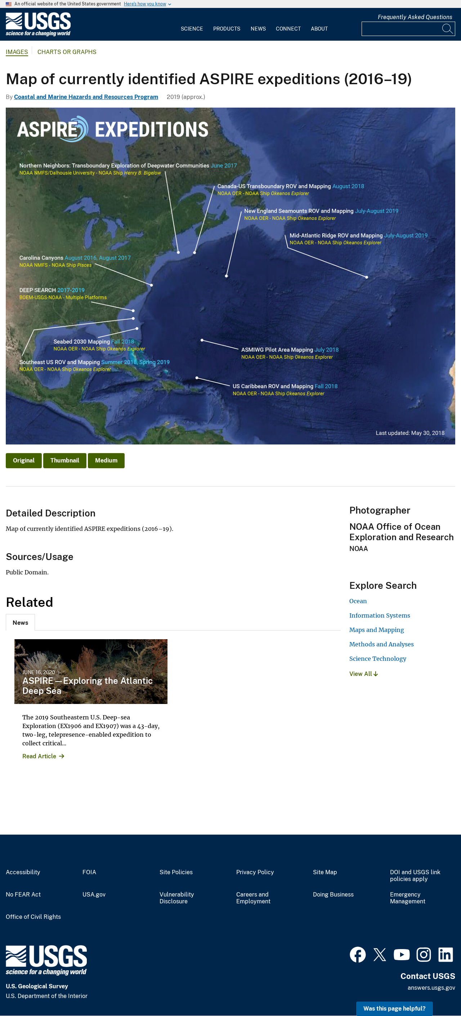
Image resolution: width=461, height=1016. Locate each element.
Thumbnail (64, 460)
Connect (288, 29)
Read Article (39, 756)
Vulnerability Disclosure (177, 898)
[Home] (38, 34)
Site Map (325, 872)
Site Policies (176, 872)
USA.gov (94, 894)
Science (192, 29)
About (319, 29)
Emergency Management (407, 898)
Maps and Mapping (376, 629)
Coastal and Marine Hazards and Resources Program (86, 97)
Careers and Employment (253, 898)
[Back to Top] (435, 990)
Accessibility (23, 872)
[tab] (20, 622)
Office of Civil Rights (33, 917)
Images (17, 52)
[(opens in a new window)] (357, 953)
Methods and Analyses (381, 644)
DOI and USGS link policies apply (415, 875)
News (258, 29)
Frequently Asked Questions (415, 17)
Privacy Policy (255, 872)
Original (24, 460)
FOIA (89, 872)
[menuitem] (192, 24)
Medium (106, 460)
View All (361, 673)
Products (226, 29)
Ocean (358, 601)
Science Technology (377, 658)
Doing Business (333, 894)
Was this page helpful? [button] (394, 1008)
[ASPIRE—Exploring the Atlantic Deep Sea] (90, 671)
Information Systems (379, 615)
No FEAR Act (23, 894)
